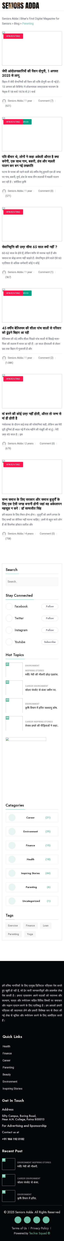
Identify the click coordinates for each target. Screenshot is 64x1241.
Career (29, 686)
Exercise (13, 925)
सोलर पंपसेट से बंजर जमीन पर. (40, 690)
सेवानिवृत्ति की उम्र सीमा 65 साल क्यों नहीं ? (29, 246)
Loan (45, 925)
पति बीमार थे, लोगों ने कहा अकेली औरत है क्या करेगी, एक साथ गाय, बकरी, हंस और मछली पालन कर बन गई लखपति (30, 161)
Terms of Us (19, 1228)
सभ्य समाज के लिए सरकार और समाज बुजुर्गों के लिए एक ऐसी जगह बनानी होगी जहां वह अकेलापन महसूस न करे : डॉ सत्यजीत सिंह (32, 504)
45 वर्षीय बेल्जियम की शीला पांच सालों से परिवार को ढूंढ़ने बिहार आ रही (31, 330)
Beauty (7, 1074)
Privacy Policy (40, 1228)
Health (6, 1046)
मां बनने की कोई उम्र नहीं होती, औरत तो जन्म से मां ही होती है (31, 416)
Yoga (30, 934)
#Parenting (13, 36)
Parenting (8, 1067)
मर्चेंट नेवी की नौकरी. (27, 1166)
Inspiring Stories (34, 671)
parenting (13, 934)
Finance (30, 925)
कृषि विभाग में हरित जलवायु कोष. (41, 708)
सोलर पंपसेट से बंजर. (28, 1182)
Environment (32, 666)
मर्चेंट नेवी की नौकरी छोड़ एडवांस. (41, 674)
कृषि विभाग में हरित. (27, 1198)
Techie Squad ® (39, 1233)
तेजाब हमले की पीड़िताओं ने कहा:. (41, 726)
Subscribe (50, 642)
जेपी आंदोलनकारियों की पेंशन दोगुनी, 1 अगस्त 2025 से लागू (30, 73)
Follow (50, 606)
